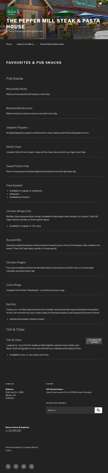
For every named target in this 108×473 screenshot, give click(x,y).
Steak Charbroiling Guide (52, 44)
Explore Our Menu (25, 44)
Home (9, 44)
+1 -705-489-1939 (13, 430)
